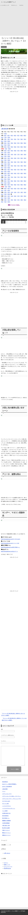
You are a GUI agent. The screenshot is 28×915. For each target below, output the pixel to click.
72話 (8, 137)
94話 (8, 146)
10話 (2, 152)
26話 (15, 158)
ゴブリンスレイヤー (7, 793)
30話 (2, 160)
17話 (18, 154)
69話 (25, 135)
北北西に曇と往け (6, 813)
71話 (5, 137)
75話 (12, 139)
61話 (5, 171)
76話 (15, 139)
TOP (4, 5)
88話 (22, 143)
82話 (8, 141)
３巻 (7, 128)
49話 (25, 165)
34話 (8, 162)
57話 (18, 169)
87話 (18, 143)
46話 (15, 165)
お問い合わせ (7, 853)
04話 (8, 150)
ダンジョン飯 (5, 803)
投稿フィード (7, 864)
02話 (9, 148)
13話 (5, 154)
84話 (8, 143)
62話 (5, 133)
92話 (8, 145)
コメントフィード (8, 866)
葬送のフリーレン (6, 832)
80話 (2, 141)
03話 (5, 150)
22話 (8, 156)
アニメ (3, 791)
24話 (8, 158)
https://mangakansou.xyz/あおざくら (9, 551)
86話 (15, 143)
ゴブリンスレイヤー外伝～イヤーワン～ (11, 796)
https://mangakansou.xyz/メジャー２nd (10, 543)
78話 (21, 139)
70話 (2, 137)
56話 (15, 169)
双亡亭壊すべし (6, 818)
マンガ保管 (4, 810)
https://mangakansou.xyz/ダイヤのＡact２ (10, 539)
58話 (22, 169)
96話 (15, 146)
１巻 (2, 128)
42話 (8, 164)
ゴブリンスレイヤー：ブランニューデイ (11, 798)
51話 (5, 167)
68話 (21, 135)
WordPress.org (7, 868)
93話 (5, 146)
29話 (25, 158)
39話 (25, 162)
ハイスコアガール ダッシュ (8, 808)
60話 (2, 171)
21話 (5, 156)
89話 (25, 143)
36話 (15, 162)
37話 (18, 162)
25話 (12, 158)
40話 (2, 164)
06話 (15, 150)
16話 (15, 154)
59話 (25, 169)
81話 (5, 141)
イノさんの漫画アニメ (8, 2)
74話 (8, 139)
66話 (15, 135)
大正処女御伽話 (6, 823)
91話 (5, 145)
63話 (5, 135)
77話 (18, 139)
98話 (22, 146)
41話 (5, 164)
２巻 (4, 128)
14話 (8, 154)
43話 (5, 165)
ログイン (6, 862)
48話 (22, 165)
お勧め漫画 (4, 789)
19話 (25, 154)
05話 (12, 150)
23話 (5, 158)
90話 (2, 145)
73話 (5, 139)
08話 (22, 150)
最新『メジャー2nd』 (14, 205)
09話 (25, 150)
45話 (12, 165)
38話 (22, 162)
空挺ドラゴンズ (6, 830)
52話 (8, 167)
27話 (18, 158)
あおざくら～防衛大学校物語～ (9, 784)
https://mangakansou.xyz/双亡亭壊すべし (10, 547)
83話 (5, 143)
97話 (18, 146)
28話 (22, 158)
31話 (5, 160)
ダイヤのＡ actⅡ (6, 801)
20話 (2, 156)
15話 (12, 154)
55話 (12, 169)
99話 (25, 146)
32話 (8, 160)
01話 (6, 148)
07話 (18, 150)
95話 (12, 146)
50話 (2, 167)
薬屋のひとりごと (6, 835)
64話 (8, 135)
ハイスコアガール (6, 806)
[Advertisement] (14, 21)
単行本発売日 (5, 815)
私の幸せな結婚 (6, 827)
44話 (8, 165)
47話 (18, 165)
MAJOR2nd (3, 46)
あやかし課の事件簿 (7, 786)
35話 (12, 162)
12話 (8, 152)
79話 (25, 139)
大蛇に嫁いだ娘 (6, 825)
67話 (18, 135)
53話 (5, 169)
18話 (22, 154)
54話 (8, 169)
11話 (5, 152)
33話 (5, 162)
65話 (12, 135)
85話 (12, 143)
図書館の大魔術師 (6, 820)
